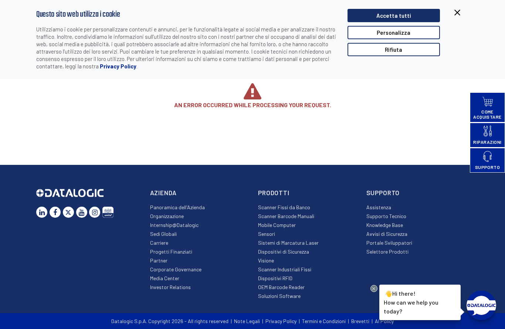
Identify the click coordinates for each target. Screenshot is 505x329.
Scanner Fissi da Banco (284, 207)
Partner (158, 260)
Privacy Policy (118, 66)
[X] (68, 212)
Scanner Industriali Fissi (284, 269)
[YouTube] (81, 212)
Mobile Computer (277, 225)
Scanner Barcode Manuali (286, 216)
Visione (266, 260)
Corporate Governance (175, 269)
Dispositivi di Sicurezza (283, 251)
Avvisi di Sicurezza (386, 234)
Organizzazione (167, 216)
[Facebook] (55, 212)
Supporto (383, 192)
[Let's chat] (481, 305)
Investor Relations (170, 287)
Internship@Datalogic (174, 225)
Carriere (159, 243)
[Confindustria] (107, 212)
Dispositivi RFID (275, 278)
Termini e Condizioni (324, 321)
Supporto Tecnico (386, 216)
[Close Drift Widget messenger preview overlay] (373, 288)
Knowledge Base (384, 225)
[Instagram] (94, 212)
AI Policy (384, 321)
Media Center (164, 278)
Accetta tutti (393, 15)
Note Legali (247, 321)
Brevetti (360, 321)
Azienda (163, 192)
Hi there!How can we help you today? (410, 302)
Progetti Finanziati (171, 251)
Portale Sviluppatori (389, 243)
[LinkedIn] (41, 212)
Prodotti (273, 192)
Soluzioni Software (279, 296)
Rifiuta (393, 49)
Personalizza (393, 32)
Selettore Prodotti (387, 251)
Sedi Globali (163, 234)
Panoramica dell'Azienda (177, 207)
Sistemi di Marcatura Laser (288, 243)
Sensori (266, 234)
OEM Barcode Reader (281, 287)
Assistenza (378, 207)
